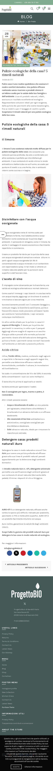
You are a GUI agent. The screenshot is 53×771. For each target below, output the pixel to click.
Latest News (7, 649)
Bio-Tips (13, 65)
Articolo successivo (35, 567)
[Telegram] (43, 553)
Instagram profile (9, 688)
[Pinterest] (23, 553)
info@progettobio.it (13, 548)
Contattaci (6, 676)
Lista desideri (39, 7)
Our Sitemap (7, 653)
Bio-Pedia (32, 21)
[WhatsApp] (36, 553)
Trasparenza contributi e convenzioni (17, 723)
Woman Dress (8, 696)
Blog (4, 669)
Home (22, 21)
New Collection (8, 692)
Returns (5, 638)
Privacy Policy (8, 634)
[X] (16, 553)
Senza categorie (23, 65)
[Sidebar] (3, 234)
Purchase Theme (8, 707)
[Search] (32, 9)
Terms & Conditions (10, 641)
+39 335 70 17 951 (31, 2)
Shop (4, 672)
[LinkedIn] (30, 553)
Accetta (16, 767)
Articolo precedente (17, 564)
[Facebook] (9, 553)
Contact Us (6, 645)
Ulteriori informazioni (33, 767)
